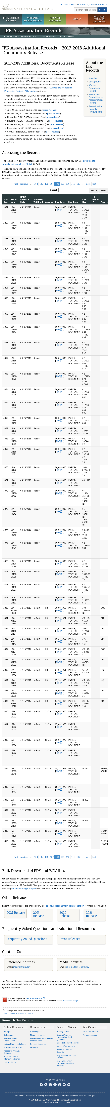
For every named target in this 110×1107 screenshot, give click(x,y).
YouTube (59, 1084)
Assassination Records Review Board (95, 109)
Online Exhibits (10, 1062)
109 (62, 183)
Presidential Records (13, 1047)
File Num (84, 200)
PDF (58, 209)
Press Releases (69, 939)
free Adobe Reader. (34, 998)
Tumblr (55, 1084)
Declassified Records (66, 1046)
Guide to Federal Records (68, 1042)
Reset (103, 190)
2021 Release (91, 914)
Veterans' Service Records (33, 19)
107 (52, 183)
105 (41, 183)
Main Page (94, 78)
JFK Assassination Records (44, 36)
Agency (49, 201)
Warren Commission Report (95, 88)
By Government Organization (10, 1039)
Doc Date (60, 201)
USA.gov (91, 1095)
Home (6, 36)
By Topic (7, 1031)
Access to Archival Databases (11, 1052)
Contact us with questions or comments (19, 1013)
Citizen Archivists (68, 4)
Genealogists (36, 1031)
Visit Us (77, 19)
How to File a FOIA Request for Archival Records (65, 1063)
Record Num (14, 200)
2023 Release (38, 914)
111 (73, 183)
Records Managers (38, 1044)
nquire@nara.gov (22, 966)
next (88, 183)
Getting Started (63, 1031)
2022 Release (64, 914)
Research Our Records (11, 19)
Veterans (34, 1047)
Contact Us (101, 4)
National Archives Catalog (15, 1044)
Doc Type (73, 201)
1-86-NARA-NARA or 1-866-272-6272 (55, 1102)
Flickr (68, 1084)
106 (46, 183)
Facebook (41, 1084)
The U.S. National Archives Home (27, 7)
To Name (95, 198)
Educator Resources (55, 19)
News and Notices (91, 1031)
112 (78, 183)
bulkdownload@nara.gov (23, 888)
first (16, 183)
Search (102, 9)
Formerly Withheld (38, 200)
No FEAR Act (81, 1095)
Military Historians (38, 1035)
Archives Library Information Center (12, 1057)
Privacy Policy (44, 1095)
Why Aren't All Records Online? (66, 1056)
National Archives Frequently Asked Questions (64, 1037)
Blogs (64, 1084)
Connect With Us (55, 1080)
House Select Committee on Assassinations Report (96, 98)
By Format (8, 1035)
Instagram (50, 1084)
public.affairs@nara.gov (77, 966)
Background (95, 81)
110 (67, 183)
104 (36, 183)
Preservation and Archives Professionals (41, 1039)
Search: (54, 189)
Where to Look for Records (64, 1050)
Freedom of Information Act (63, 1095)
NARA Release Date (24, 199)
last (94, 183)
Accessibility (31, 1095)
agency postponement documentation (65, 905)
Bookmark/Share (86, 4)
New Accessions (90, 1035)
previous (24, 183)
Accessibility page (70, 1000)
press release (49, 109)
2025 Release (16, 912)
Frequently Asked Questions (27, 939)
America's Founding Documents (99, 19)
